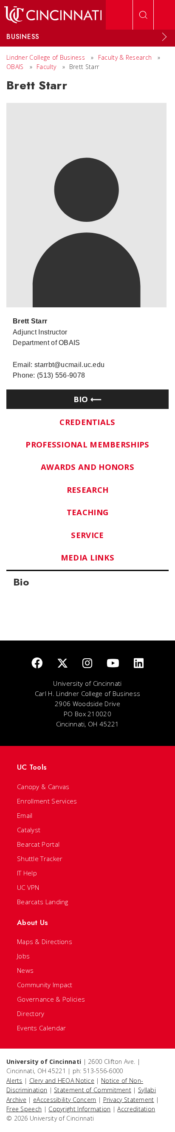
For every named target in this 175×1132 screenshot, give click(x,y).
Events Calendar (41, 1028)
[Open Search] (143, 15)
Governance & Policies (51, 999)
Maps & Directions (44, 941)
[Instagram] (87, 663)
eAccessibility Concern (64, 1100)
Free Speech (24, 1109)
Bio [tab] (80, 399)
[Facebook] (36, 663)
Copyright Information (79, 1109)
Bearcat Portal (38, 844)
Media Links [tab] (87, 557)
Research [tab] (87, 489)
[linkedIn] (139, 663)
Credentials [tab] (87, 422)
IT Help (27, 873)
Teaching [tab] (87, 512)
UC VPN (28, 887)
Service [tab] (87, 535)
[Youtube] (113, 663)
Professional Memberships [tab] (87, 444)
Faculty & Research (125, 57)
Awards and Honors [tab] (87, 466)
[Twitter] (62, 663)
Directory (31, 1013)
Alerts (14, 1081)
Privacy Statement (128, 1100)
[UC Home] (53, 15)
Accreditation (136, 1109)
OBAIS (15, 67)
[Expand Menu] (164, 37)
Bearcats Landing (42, 901)
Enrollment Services (47, 801)
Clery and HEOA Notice (61, 1081)
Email (25, 815)
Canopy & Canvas (43, 786)
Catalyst (28, 830)
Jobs (23, 956)
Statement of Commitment (92, 1090)
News (25, 970)
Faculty (46, 67)
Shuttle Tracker (40, 858)
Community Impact (45, 984)
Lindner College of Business (45, 57)
